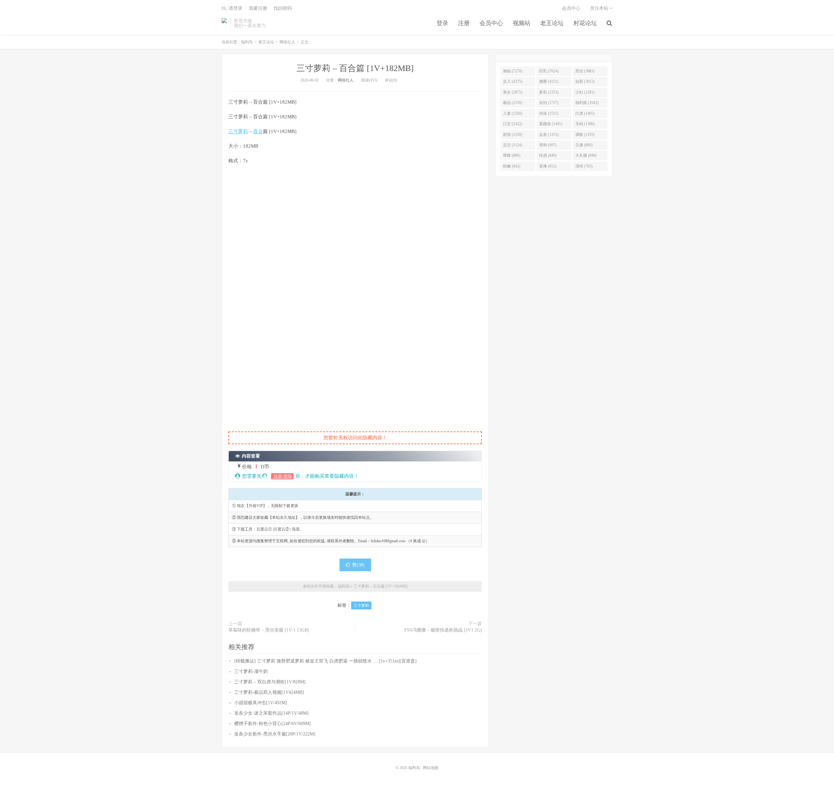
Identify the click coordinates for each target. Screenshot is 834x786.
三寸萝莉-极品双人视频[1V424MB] (269, 692)
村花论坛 (585, 23)
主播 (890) (584, 145)
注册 (464, 23)
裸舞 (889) (511, 155)
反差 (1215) (548, 134)
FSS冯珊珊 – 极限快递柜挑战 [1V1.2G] (443, 630)
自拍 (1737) (548, 102)
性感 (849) (547, 155)
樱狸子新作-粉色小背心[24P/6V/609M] (272, 723)
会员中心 (491, 23)
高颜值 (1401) (550, 124)
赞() (358, 564)
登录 (442, 23)
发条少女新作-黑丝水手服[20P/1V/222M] (274, 734)
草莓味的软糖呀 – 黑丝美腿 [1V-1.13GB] (268, 630)
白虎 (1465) (585, 113)
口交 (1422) (512, 124)
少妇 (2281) (585, 92)
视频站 (521, 23)
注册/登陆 (282, 476)
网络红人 (287, 42)
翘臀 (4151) (548, 81)
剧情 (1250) (512, 134)
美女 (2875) (512, 92)
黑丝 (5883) (585, 71)
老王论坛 (552, 23)
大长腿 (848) (586, 155)
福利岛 (224, 23)
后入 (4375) (512, 81)
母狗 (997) (547, 145)
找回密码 (283, 8)
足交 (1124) (512, 145)
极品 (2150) (512, 102)
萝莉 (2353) (548, 92)
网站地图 (431, 767)
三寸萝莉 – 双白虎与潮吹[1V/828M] (270, 681)
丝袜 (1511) (548, 113)
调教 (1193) (585, 134)
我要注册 (258, 8)
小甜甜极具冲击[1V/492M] (260, 702)
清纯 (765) (584, 166)
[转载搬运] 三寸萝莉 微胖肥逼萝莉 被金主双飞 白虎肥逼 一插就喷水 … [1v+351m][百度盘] (325, 661)
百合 (258, 131)
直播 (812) (547, 166)
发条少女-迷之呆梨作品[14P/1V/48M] (271, 713)
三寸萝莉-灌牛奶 (251, 671)
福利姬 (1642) (586, 102)
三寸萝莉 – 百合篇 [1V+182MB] (355, 68)
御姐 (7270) (512, 71)
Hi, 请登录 (232, 8)
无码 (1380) (585, 124)
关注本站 (600, 8)
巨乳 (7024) (548, 71)
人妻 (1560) (512, 113)
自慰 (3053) (585, 81)
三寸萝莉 (238, 131)
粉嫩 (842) (511, 166)
